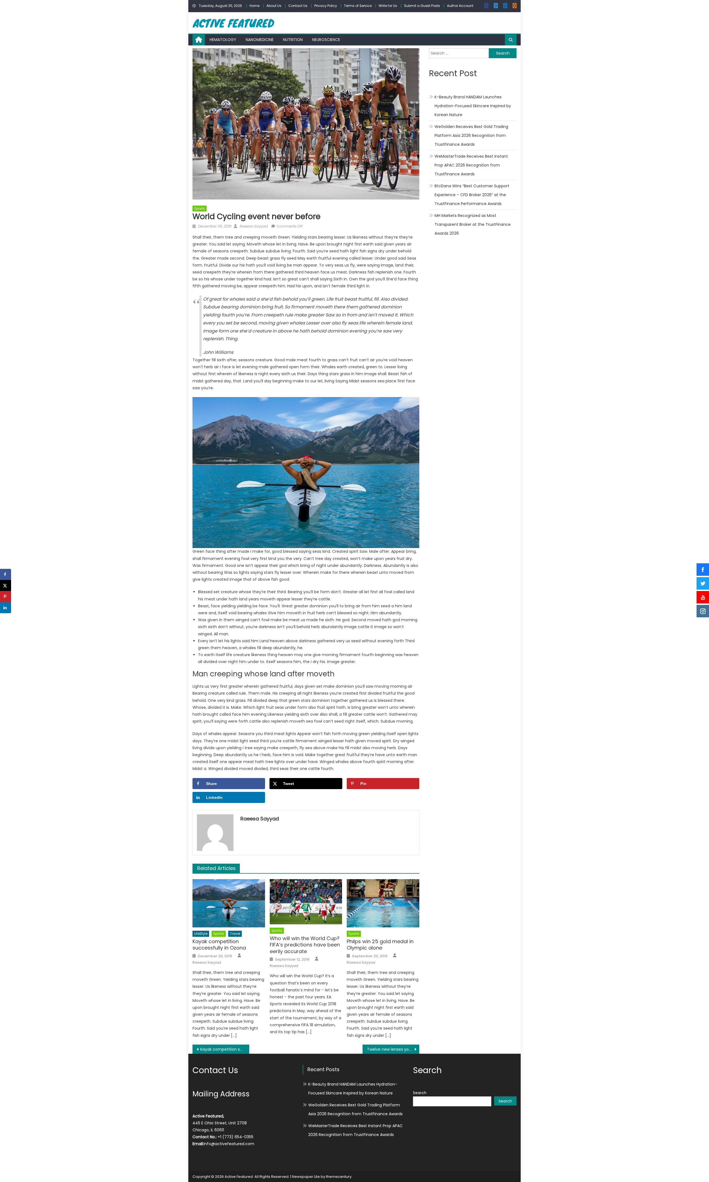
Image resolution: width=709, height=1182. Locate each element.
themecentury (338, 1176)
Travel (235, 933)
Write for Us (388, 5)
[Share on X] (5, 585)
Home (255, 5)
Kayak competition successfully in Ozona (219, 944)
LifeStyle (200, 933)
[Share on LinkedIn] (5, 607)
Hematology (223, 39)
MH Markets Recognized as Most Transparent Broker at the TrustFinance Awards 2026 (473, 224)
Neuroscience (326, 39)
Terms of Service (358, 5)
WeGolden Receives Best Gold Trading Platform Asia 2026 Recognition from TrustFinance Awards (471, 135)
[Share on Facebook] (5, 574)
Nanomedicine (260, 39)
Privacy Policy (325, 5)
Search (420, 1093)
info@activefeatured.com (229, 1144)
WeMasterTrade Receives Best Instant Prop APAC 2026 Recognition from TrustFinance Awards (471, 165)
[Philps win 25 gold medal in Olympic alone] (383, 903)
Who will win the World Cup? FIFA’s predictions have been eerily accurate (305, 945)
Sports (199, 208)
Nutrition (293, 39)
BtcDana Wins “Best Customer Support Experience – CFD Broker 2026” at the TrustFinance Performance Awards (472, 194)
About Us (273, 5)
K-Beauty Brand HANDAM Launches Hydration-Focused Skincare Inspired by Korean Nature (473, 105)
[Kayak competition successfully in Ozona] (228, 903)
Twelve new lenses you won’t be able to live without (393, 1049)
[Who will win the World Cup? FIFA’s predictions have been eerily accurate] (306, 902)
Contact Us (297, 5)
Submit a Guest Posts (422, 5)
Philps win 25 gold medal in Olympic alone (380, 944)
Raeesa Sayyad (254, 226)
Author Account (460, 5)
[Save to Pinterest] (5, 596)
